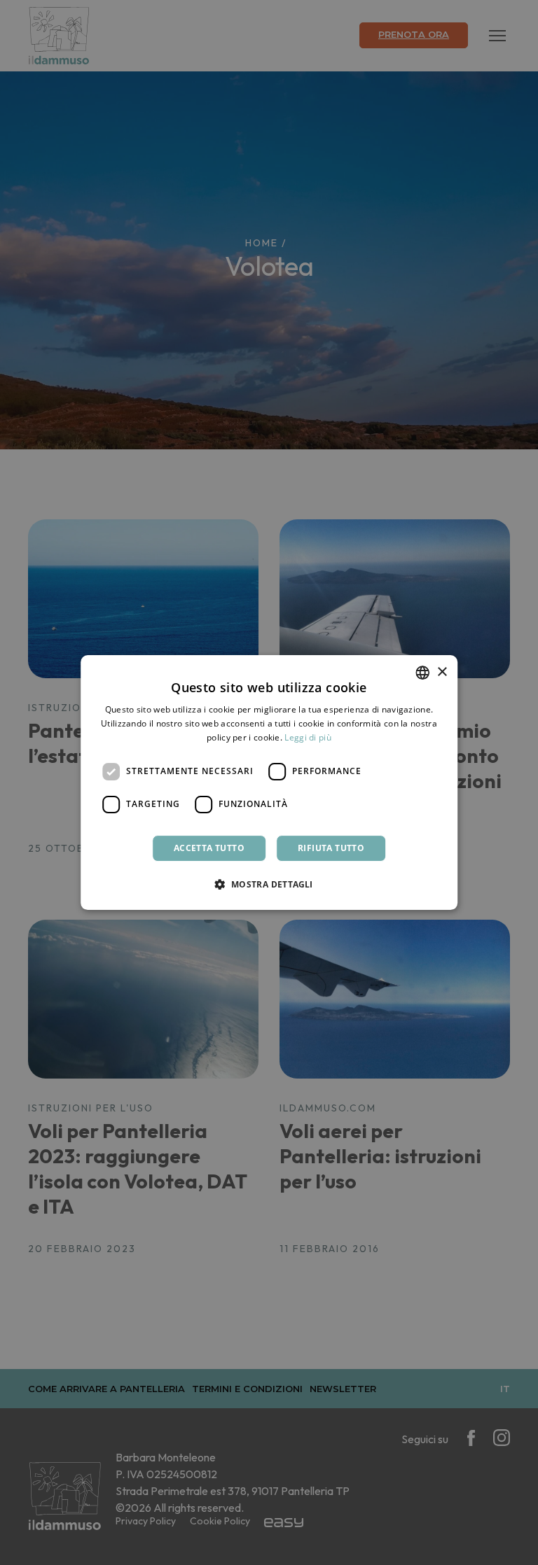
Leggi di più (307, 737)
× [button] (441, 672)
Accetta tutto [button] (209, 848)
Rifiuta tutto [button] (331, 848)
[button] (268, 884)
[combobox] (422, 673)
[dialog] (269, 782)
